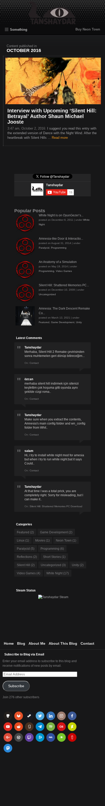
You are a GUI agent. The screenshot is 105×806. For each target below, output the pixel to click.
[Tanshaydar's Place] (53, 22)
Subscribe (16, 686)
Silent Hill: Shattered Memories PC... (64, 285)
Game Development (62, 322)
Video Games (64, 271)
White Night (57, 573)
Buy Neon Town (87, 29)
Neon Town (66, 540)
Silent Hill (26, 565)
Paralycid (44, 247)
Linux (23, 540)
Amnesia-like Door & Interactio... (61, 238)
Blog (21, 643)
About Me (37, 643)
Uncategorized (47, 294)
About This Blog (63, 643)
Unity (79, 322)
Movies (42, 540)
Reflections (27, 557)
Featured (44, 322)
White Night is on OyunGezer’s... (61, 215)
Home (9, 643)
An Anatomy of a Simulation (58, 262)
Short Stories (54, 557)
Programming (59, 247)
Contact (87, 643)
